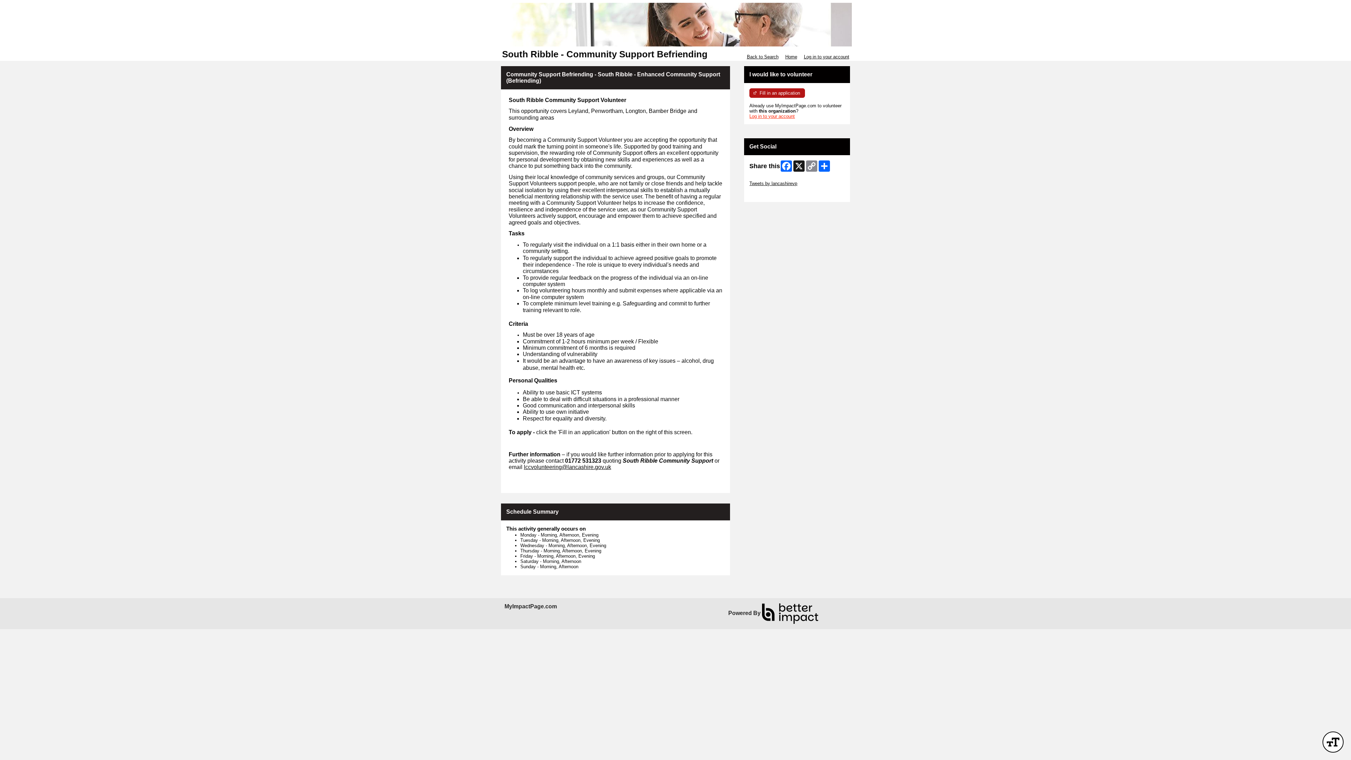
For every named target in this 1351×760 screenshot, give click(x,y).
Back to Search (763, 56)
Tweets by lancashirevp (773, 183)
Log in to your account (826, 56)
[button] (1333, 742)
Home (791, 56)
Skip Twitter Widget (769, 178)
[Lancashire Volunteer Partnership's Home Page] (675, 24)
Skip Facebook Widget (772, 194)
